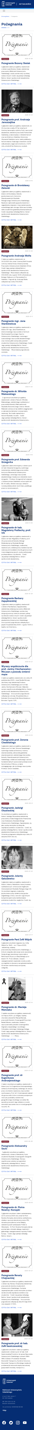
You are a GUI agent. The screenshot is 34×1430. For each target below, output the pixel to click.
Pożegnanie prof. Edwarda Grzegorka (15, 461)
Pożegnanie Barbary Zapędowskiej (12, 599)
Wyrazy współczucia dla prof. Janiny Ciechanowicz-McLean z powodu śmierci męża (16, 670)
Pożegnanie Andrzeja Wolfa (16, 255)
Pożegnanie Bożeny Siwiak (15, 63)
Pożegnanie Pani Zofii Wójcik (16, 939)
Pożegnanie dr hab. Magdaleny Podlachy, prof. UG (16, 530)
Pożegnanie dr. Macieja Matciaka (13, 1008)
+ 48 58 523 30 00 (17, 1407)
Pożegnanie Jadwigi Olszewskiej (12, 809)
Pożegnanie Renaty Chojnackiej (11, 1276)
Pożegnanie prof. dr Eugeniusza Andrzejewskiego (12, 1078)
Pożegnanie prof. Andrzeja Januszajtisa (15, 121)
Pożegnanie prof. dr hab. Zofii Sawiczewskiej (14, 1345)
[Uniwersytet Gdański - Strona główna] (8, 4)
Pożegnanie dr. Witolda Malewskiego (14, 393)
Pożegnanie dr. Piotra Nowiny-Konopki (12, 1208)
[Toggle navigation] (4, 11)
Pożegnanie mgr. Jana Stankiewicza (13, 322)
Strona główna (5, 16)
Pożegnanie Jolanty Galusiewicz (12, 877)
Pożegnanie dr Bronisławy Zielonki (15, 187)
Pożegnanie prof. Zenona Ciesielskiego (14, 741)
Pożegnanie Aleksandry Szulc (14, 1147)
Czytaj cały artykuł (8, 84)
